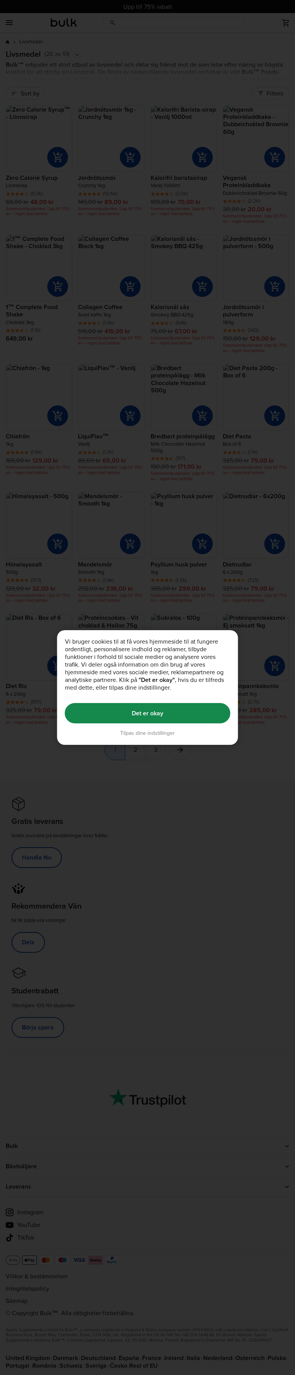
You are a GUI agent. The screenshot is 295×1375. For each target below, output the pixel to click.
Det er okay (147, 713)
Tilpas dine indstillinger (147, 733)
